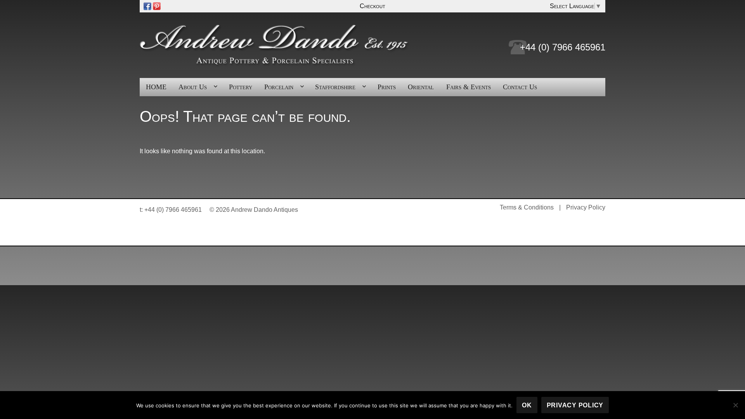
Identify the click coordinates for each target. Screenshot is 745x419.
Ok (527, 405)
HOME (156, 87)
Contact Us (520, 87)
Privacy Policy (585, 207)
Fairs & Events (468, 87)
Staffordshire (335, 87)
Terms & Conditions (527, 207)
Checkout (372, 6)
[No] (735, 405)
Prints (387, 87)
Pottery (240, 87)
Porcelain (278, 87)
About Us (192, 87)
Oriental (421, 87)
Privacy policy (575, 405)
